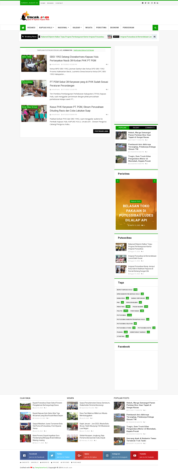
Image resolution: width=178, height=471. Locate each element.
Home (43, 3)
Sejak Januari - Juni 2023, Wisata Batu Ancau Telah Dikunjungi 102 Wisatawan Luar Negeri (95, 426)
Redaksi (50, 3)
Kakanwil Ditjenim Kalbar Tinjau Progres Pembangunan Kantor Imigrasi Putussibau (61, 37)
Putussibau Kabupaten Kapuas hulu (131, 319)
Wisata (88, 28)
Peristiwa (101, 28)
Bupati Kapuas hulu (124, 290)
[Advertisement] (134, 83)
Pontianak (135, 311)
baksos (104, 37)
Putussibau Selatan (125, 323)
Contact (59, 3)
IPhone (55, 462)
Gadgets (25, 462)
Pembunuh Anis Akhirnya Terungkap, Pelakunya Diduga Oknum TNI (142, 146)
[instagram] (152, 3)
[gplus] (148, 3)
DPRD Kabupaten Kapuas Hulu (128, 294)
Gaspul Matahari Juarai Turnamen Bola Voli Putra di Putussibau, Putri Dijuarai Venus (47, 426)
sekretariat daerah (138, 332)
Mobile (35, 462)
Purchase (76, 462)
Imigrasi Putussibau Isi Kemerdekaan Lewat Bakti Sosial (130, 37)
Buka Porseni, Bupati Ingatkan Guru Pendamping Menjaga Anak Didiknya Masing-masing (47, 438)
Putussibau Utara (124, 328)
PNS (118, 302)
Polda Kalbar (138, 307)
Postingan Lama (101, 131)
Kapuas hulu (136, 201)
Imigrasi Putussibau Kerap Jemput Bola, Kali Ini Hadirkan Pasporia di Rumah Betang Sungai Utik (141, 268)
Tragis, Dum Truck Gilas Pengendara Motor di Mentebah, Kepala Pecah (139, 158)
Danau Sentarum (138, 298)
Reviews (65, 462)
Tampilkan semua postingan (83, 50)
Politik (119, 311)
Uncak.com (67, 467)
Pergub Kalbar (132, 302)
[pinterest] (155, 3)
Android (45, 462)
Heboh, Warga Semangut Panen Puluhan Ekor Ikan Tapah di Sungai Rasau (139, 135)
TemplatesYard (41, 467)
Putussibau (121, 315)
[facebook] (143, 3)
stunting (120, 336)
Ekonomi (114, 28)
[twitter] (145, 3)
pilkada (120, 332)
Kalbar (76, 28)
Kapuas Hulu (45, 28)
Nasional (62, 28)
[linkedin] (157, 3)
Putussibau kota (144, 328)
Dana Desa (121, 298)
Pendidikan (128, 28)
